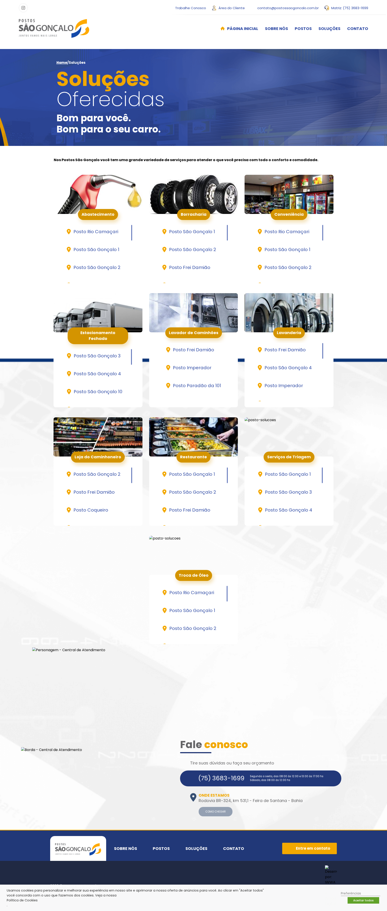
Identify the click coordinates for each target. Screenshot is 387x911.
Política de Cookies (22, 900)
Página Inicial (242, 28)
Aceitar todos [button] (363, 900)
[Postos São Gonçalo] (54, 28)
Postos (303, 28)
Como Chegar (215, 811)
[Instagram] (23, 7)
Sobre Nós (276, 28)
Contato (357, 28)
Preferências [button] (351, 893)
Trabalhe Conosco (190, 8)
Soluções (329, 28)
